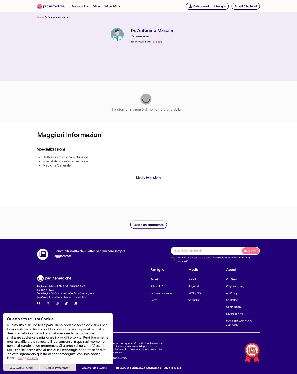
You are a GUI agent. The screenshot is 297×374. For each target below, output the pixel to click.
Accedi (155, 279)
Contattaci (232, 299)
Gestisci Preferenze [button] (57, 367)
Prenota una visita (161, 293)
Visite (96, 6)
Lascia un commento (148, 225)
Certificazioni (233, 306)
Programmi (79, 6)
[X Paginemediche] (48, 303)
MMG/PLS (194, 293)
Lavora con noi (235, 313)
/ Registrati (246, 6)
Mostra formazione (148, 177)
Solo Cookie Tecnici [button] (21, 367)
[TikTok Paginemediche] (66, 303)
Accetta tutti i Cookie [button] (94, 367)
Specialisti (194, 299)
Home (40, 17)
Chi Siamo (232, 279)
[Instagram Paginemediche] (57, 303)
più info (157, 41)
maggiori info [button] (28, 358)
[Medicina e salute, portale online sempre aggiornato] (50, 6)
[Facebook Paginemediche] (38, 303)
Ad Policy (231, 293)
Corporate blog (235, 286)
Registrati (250, 251)
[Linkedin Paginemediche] (75, 303)
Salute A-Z (110, 6)
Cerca (154, 299)
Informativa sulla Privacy (199, 257)
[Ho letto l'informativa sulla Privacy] (172, 259)
